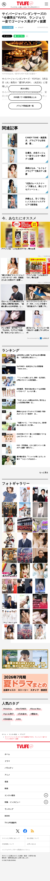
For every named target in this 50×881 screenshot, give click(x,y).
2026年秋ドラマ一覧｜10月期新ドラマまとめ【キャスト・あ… (31, 435)
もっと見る (43, 472)
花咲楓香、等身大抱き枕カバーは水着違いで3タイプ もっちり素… (31, 390)
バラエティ (9, 768)
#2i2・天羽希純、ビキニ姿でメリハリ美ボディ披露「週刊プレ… (31, 446)
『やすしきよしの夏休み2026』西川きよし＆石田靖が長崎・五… (31, 401)
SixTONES (21, 709)
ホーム (4, 734)
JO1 (19, 719)
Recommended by (33, 338)
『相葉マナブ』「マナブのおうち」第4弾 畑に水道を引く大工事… (32, 424)
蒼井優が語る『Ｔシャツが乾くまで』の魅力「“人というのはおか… (31, 458)
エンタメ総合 (13, 734)
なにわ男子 (9, 714)
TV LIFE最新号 (11, 823)
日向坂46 (8, 719)
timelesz (8, 709)
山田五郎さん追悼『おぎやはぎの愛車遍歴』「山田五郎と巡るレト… (31, 356)
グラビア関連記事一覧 (25, 106)
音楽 (6, 782)
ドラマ (7, 761)
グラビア (22, 734)
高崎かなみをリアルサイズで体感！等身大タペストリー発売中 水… (31, 413)
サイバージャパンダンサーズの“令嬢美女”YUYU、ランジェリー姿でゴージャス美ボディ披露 (26, 738)
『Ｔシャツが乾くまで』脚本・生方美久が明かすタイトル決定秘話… (31, 379)
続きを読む (25, 89)
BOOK (7, 816)
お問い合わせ (31, 844)
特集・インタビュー (12, 802)
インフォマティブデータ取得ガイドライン (16, 849)
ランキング (9, 809)
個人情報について (33, 838)
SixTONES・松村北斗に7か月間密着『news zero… (30, 367)
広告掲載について (8, 844)
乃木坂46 (23, 714)
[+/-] (46, 795)
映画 (6, 788)
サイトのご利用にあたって (11, 838)
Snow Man (36, 709)
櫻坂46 (34, 714)
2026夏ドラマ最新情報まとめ (25, 97)
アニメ (7, 775)
